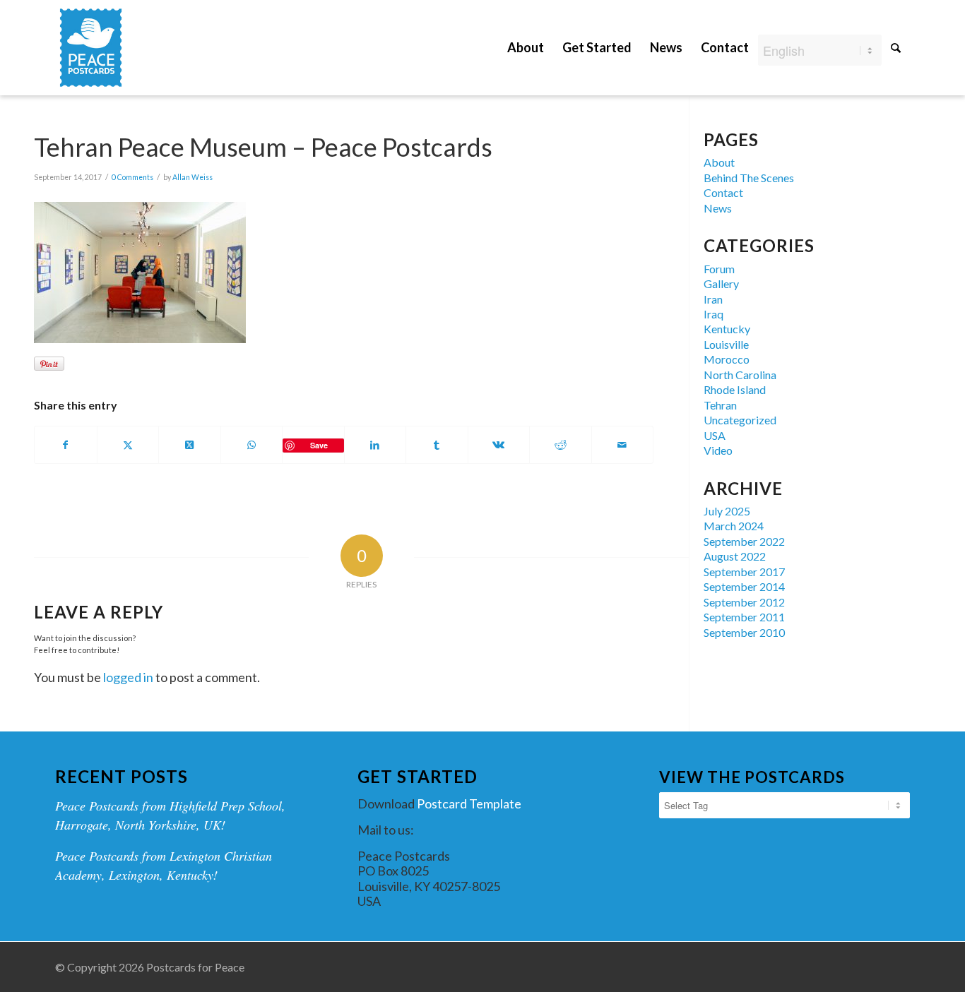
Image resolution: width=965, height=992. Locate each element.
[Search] (896, 47)
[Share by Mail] (622, 444)
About (719, 162)
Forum (719, 268)
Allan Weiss (192, 177)
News (718, 208)
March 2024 (734, 525)
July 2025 (727, 511)
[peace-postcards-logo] (90, 47)
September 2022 (744, 541)
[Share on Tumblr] (437, 444)
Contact (723, 192)
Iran (713, 299)
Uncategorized (740, 419)
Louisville (726, 344)
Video (718, 450)
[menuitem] (525, 37)
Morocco (727, 359)
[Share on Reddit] (560, 444)
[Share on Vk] (499, 444)
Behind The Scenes (749, 177)
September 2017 (744, 571)
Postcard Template (469, 803)
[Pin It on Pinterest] (49, 364)
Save (319, 445)
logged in (128, 677)
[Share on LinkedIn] (375, 444)
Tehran (720, 405)
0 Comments (132, 177)
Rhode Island (735, 389)
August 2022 (735, 556)
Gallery (721, 283)
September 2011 (744, 616)
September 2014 (744, 586)
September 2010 (744, 632)
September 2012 (744, 602)
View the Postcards (752, 777)
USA (715, 435)
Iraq (713, 314)
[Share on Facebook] (66, 444)
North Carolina (740, 374)
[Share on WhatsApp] (252, 444)
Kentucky (727, 328)
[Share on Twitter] (128, 444)
